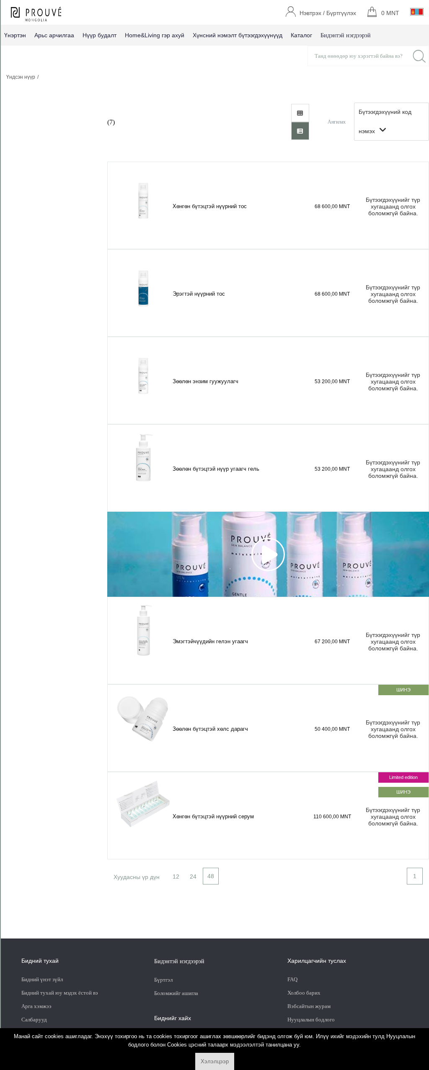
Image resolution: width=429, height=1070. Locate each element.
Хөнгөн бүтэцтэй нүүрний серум (213, 816)
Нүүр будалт (99, 35)
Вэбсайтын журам (309, 1006)
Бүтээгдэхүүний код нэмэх (385, 121)
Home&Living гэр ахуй (154, 35)
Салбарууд (34, 1019)
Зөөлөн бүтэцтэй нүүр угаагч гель (216, 469)
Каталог (301, 35)
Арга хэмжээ (36, 1006)
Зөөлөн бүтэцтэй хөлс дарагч (210, 729)
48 (210, 876)
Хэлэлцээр (215, 1061)
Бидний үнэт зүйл (42, 979)
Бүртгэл (164, 980)
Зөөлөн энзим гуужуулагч (205, 381)
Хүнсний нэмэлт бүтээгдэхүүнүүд (237, 35)
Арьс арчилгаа (54, 35)
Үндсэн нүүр (20, 77)
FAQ (292, 979)
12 (176, 876)
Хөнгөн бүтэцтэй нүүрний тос (210, 206)
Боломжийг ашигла (176, 993)
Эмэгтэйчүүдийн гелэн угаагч (210, 641)
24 (193, 876)
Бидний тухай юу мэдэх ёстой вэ (59, 993)
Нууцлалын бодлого (311, 1019)
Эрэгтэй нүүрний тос (199, 294)
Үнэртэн (15, 35)
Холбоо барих (303, 993)
